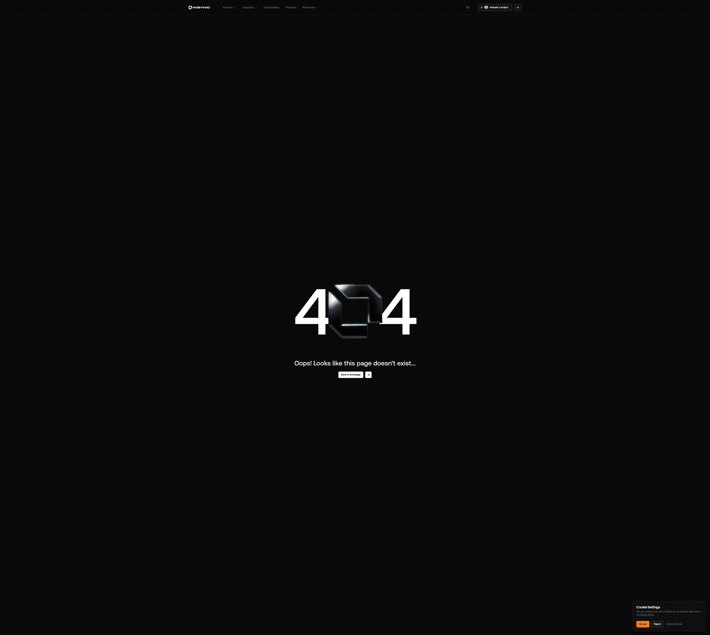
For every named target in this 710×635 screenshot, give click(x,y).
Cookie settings (674, 624)
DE (467, 7)
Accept (643, 624)
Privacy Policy (647, 615)
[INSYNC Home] (199, 7)
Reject (657, 624)
